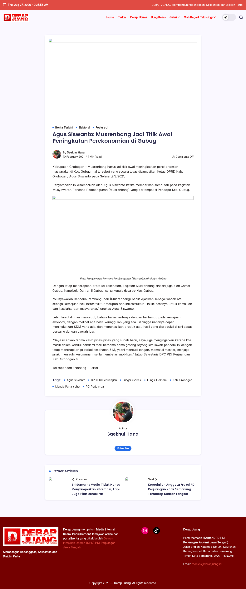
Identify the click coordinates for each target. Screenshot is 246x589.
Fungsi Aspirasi (132, 380)
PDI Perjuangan (95, 386)
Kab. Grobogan (182, 380)
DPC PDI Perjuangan (104, 380)
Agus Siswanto (76, 380)
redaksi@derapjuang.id (207, 564)
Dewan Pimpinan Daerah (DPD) (89, 543)
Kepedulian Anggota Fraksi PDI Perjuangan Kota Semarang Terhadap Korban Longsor (171, 489)
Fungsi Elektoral (157, 380)
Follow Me (123, 448)
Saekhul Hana (76, 152)
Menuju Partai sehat (67, 386)
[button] (229, 17)
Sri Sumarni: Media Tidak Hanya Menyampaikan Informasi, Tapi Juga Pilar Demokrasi (96, 489)
